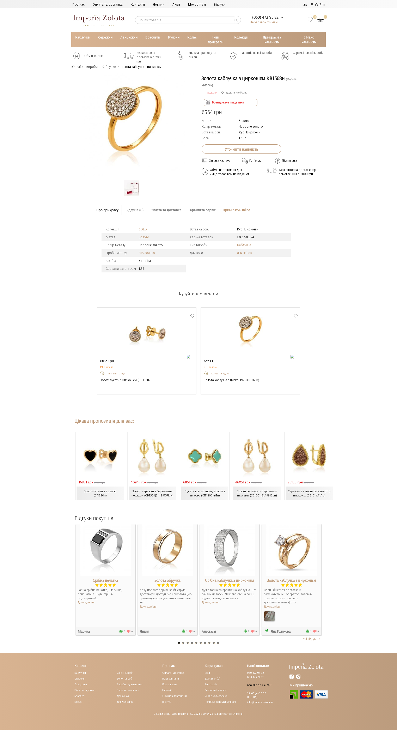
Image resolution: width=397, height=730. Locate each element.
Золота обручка (167, 580)
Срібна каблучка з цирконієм (229, 580)
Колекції (241, 37)
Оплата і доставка (173, 673)
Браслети (152, 37)
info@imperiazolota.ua (260, 702)
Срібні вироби (125, 673)
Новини (158, 4)
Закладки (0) (212, 678)
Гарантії (166, 690)
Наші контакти (170, 678)
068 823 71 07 (255, 677)
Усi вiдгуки (310, 639)
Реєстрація (211, 684)
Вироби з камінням (128, 690)
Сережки (105, 37)
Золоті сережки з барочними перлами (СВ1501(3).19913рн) (257, 493)
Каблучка (244, 245)
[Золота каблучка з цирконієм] (269, 616)
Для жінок (244, 253)
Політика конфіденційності (220, 702)
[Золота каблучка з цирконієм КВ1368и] (133, 122)
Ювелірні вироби (84, 66)
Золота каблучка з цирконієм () (231, 380)
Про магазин (169, 684)
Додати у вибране (236, 92)
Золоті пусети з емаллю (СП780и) (100, 493)
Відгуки (219, 4)
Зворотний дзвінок (216, 690)
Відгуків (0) (135, 209)
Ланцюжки (129, 37)
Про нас (78, 4)
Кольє (192, 37)
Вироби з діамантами (129, 684)
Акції (176, 4)
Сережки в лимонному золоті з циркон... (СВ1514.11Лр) (309, 493)
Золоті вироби (125, 678)
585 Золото (147, 253)
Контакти (138, 4)
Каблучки (82, 37)
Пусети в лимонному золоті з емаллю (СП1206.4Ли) (204, 493)
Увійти (319, 4)
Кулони (173, 37)
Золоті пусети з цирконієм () (126, 380)
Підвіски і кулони (84, 690)
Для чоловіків (125, 702)
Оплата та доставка (108, 4)
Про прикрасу (107, 209)
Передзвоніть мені (264, 22)
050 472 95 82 (255, 673)
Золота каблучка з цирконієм (291, 580)
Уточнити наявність (241, 149)
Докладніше (86, 602)
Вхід (207, 673)
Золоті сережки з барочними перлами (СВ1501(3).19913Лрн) (152, 493)
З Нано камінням (308, 39)
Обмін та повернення (174, 696)
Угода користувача (216, 696)
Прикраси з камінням (272, 39)
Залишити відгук (116, 373)
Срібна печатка (105, 580)
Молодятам (197, 4)
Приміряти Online (236, 209)
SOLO (143, 229)
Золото (144, 237)
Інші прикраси (215, 39)
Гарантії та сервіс (202, 209)
